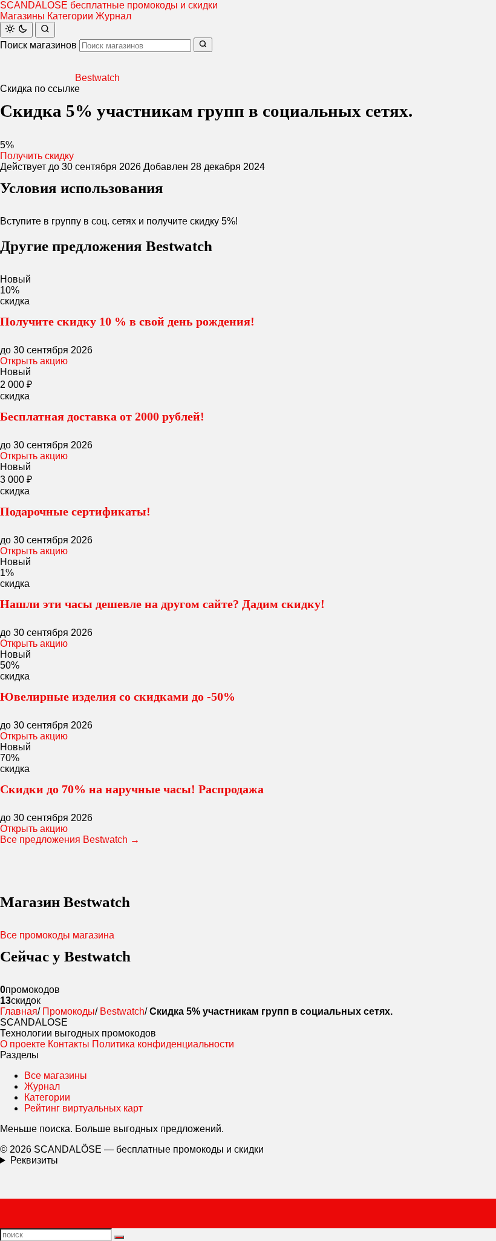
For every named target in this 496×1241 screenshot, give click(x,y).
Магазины (22, 16)
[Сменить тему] (16, 30)
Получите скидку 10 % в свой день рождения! (127, 321)
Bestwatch (122, 1011)
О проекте (22, 1044)
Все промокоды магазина (57, 935)
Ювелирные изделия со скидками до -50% (117, 696)
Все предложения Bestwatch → (70, 839)
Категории (70, 16)
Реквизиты (34, 1160)
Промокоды (68, 1011)
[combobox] (135, 45)
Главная (19, 1011)
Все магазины (55, 1075)
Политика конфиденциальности (163, 1044)
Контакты (69, 1044)
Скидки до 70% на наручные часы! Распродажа (132, 789)
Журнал (113, 16)
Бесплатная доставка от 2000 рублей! (102, 416)
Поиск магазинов (38, 45)
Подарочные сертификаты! (75, 511)
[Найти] (45, 30)
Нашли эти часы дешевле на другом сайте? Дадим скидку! (162, 604)
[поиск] (119, 1237)
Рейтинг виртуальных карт (83, 1108)
